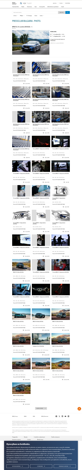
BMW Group (15, 416)
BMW (25, 416)
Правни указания (55, 437)
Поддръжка (15, 437)
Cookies (29, 439)
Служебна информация (39, 437)
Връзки (25, 437)
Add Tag (62, 12)
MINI (34, 416)
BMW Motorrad (44, 416)
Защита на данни (16, 439)
